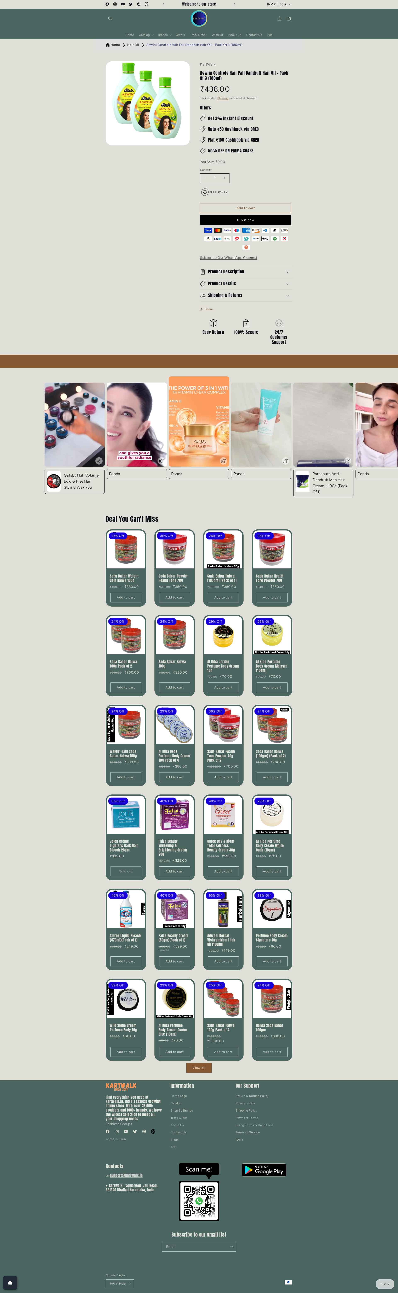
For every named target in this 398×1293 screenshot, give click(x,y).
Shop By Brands (182, 1110)
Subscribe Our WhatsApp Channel (228, 257)
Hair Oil (133, 45)
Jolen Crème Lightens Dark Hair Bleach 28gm (124, 845)
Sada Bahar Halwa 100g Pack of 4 (220, 1027)
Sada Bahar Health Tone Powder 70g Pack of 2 (221, 755)
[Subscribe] (231, 1247)
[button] (110, 18)
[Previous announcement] (163, 4)
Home (115, 45)
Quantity (206, 170)
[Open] (10, 1283)
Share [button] (209, 309)
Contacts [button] (115, 1166)
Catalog (176, 1103)
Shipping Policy (246, 1110)
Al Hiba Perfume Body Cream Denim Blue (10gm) (173, 1029)
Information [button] (182, 1086)
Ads (173, 1147)
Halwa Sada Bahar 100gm (269, 1027)
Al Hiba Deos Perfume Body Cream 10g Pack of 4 (174, 755)
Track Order (179, 1118)
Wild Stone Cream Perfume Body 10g (123, 1027)
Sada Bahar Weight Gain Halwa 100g (124, 578)
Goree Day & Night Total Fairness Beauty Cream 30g (221, 845)
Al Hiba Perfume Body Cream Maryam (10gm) (272, 666)
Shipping (223, 98)
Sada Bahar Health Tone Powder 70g (270, 578)
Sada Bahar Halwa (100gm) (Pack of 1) (222, 578)
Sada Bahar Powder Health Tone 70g (173, 578)
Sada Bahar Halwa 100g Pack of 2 (123, 664)
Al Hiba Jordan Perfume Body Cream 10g (223, 666)
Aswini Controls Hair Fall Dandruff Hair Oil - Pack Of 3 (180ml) (194, 45)
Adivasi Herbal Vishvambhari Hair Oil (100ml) (221, 940)
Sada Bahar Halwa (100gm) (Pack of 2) (271, 753)
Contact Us (178, 1132)
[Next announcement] (234, 4)
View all (199, 1068)
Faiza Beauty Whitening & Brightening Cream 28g (173, 847)
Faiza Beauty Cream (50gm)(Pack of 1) (173, 938)
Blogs (174, 1140)
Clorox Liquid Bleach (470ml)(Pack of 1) (125, 938)
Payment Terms (247, 1118)
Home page (179, 1096)
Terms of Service (248, 1132)
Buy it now (245, 220)
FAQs (239, 1140)
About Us (177, 1125)
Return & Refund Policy (252, 1096)
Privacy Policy (245, 1103)
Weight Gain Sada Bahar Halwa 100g (123, 753)
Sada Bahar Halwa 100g (172, 664)
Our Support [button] (248, 1086)
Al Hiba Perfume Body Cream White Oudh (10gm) (270, 845)
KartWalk (120, 1139)
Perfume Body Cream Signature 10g (272, 938)
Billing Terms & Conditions (254, 1125)
